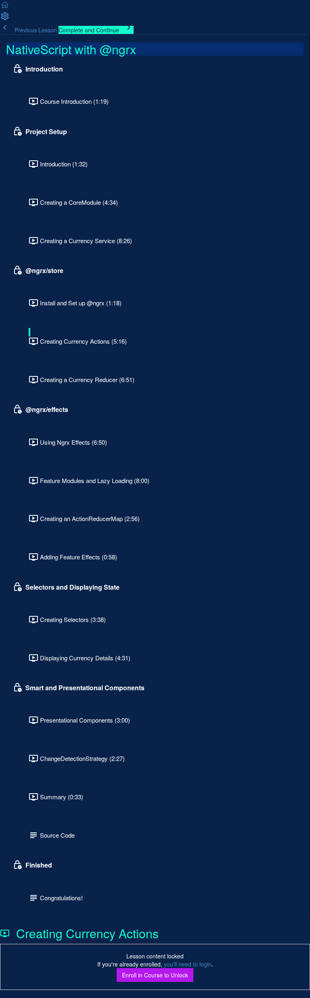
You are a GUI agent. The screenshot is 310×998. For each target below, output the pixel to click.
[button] (5, 7)
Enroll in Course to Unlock (155, 975)
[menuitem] (5, 19)
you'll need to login (188, 964)
